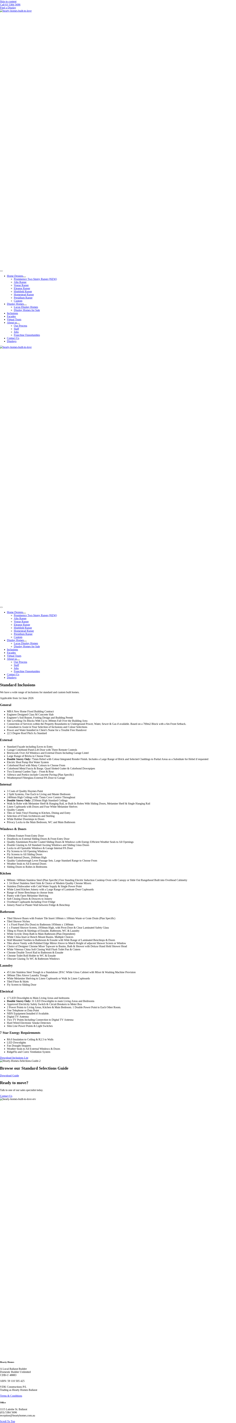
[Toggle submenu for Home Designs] (24, 276)
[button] (10, 4)
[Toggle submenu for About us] (18, 323)
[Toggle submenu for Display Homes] (25, 304)
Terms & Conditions (11, 1395)
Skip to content (8, 1)
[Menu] (1, 271)
